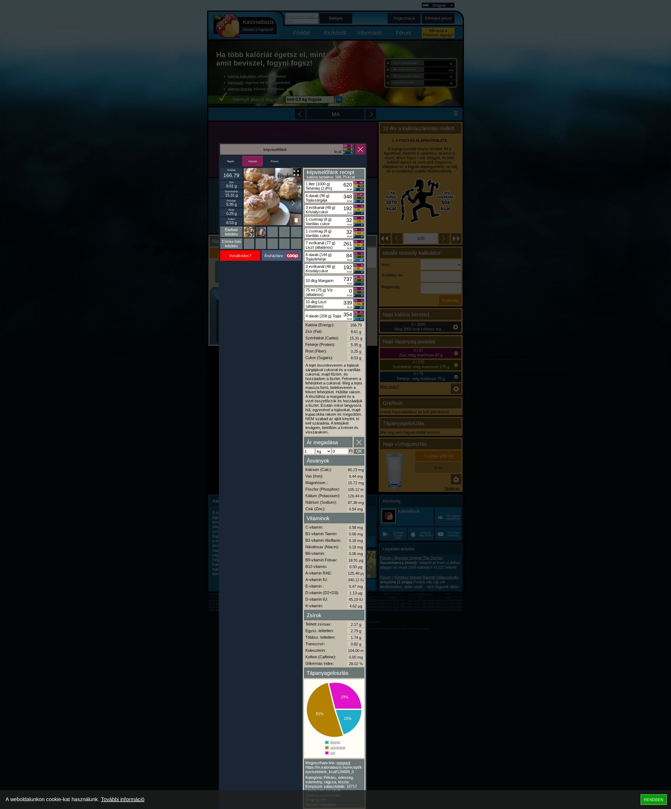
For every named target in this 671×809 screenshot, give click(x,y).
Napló (230, 161)
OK (359, 451)
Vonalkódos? (240, 255)
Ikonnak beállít (249, 220)
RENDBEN (653, 799)
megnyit (343, 763)
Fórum (274, 161)
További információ (122, 799)
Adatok (252, 161)
